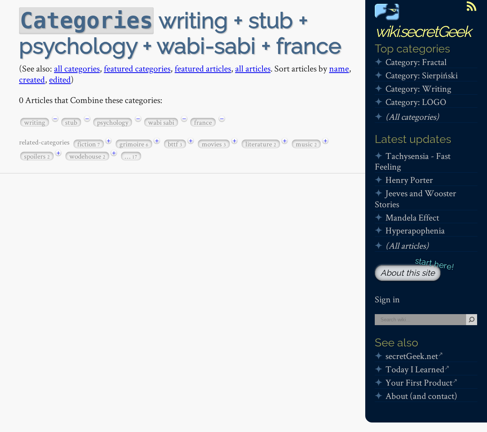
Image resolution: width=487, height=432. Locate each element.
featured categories (137, 68)
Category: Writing (418, 88)
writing (34, 122)
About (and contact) (421, 396)
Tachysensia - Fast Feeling (412, 161)
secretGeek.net (411, 356)
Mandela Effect (412, 217)
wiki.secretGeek (423, 31)
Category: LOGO (415, 102)
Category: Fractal (416, 62)
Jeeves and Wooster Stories (415, 198)
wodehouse (87, 156)
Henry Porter (409, 180)
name (339, 68)
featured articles (203, 68)
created (32, 79)
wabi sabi (161, 122)
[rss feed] (471, 6)
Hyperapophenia (415, 230)
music (306, 144)
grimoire (133, 144)
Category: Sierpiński (421, 75)
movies (214, 144)
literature (260, 144)
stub (71, 122)
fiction (88, 144)
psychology (112, 122)
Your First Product (418, 382)
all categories (77, 68)
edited (60, 79)
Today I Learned (414, 369)
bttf (175, 144)
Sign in (387, 299)
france (203, 122)
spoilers (37, 156)
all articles (253, 68)
